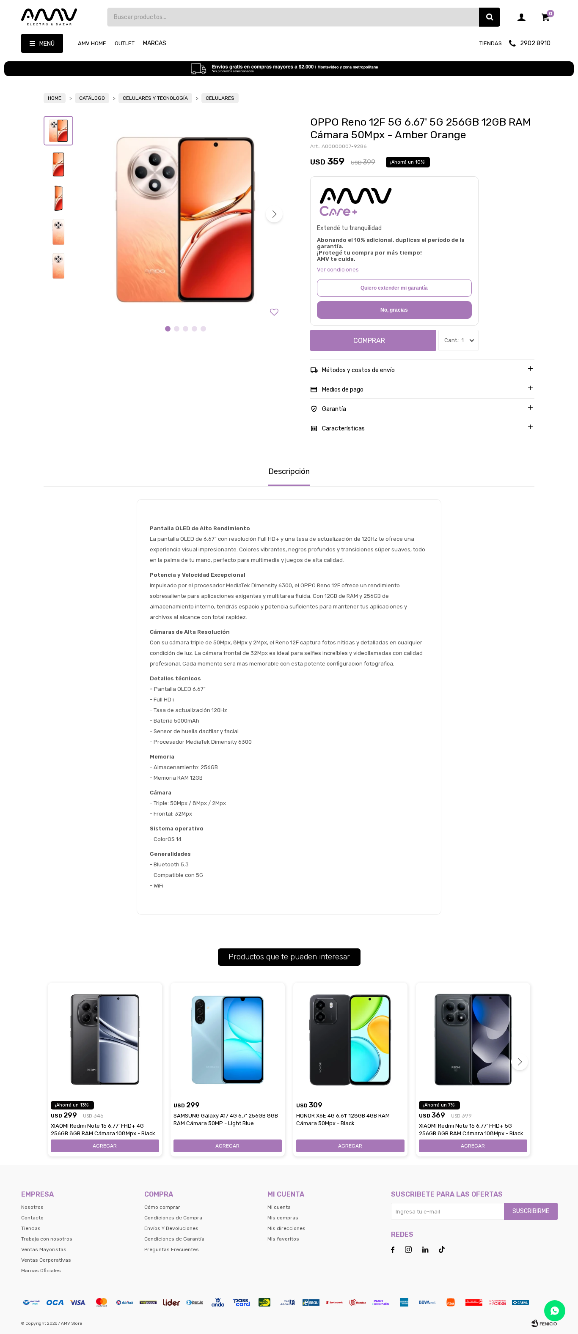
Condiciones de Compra (173, 1218)
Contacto (32, 1218)
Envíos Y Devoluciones (171, 1228)
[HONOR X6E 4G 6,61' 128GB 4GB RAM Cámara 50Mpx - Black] (350, 1040)
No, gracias (394, 310)
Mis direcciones (286, 1228)
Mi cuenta (279, 1207)
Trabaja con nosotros (46, 1239)
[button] (489, 17)
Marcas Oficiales (41, 1271)
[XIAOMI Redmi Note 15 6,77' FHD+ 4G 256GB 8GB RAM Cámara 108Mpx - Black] (105, 1040)
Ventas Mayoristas (43, 1249)
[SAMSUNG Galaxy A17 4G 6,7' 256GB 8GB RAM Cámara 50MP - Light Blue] (228, 1040)
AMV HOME (92, 43)
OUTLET (125, 43)
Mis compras (282, 1218)
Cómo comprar (162, 1207)
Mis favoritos (283, 1239)
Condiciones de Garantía (174, 1239)
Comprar (369, 341)
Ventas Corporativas (46, 1260)
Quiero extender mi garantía (394, 288)
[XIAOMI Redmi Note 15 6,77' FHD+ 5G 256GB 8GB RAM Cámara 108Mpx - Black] (473, 1040)
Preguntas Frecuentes (171, 1249)
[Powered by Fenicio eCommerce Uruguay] (544, 1323)
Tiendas (490, 43)
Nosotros (32, 1207)
